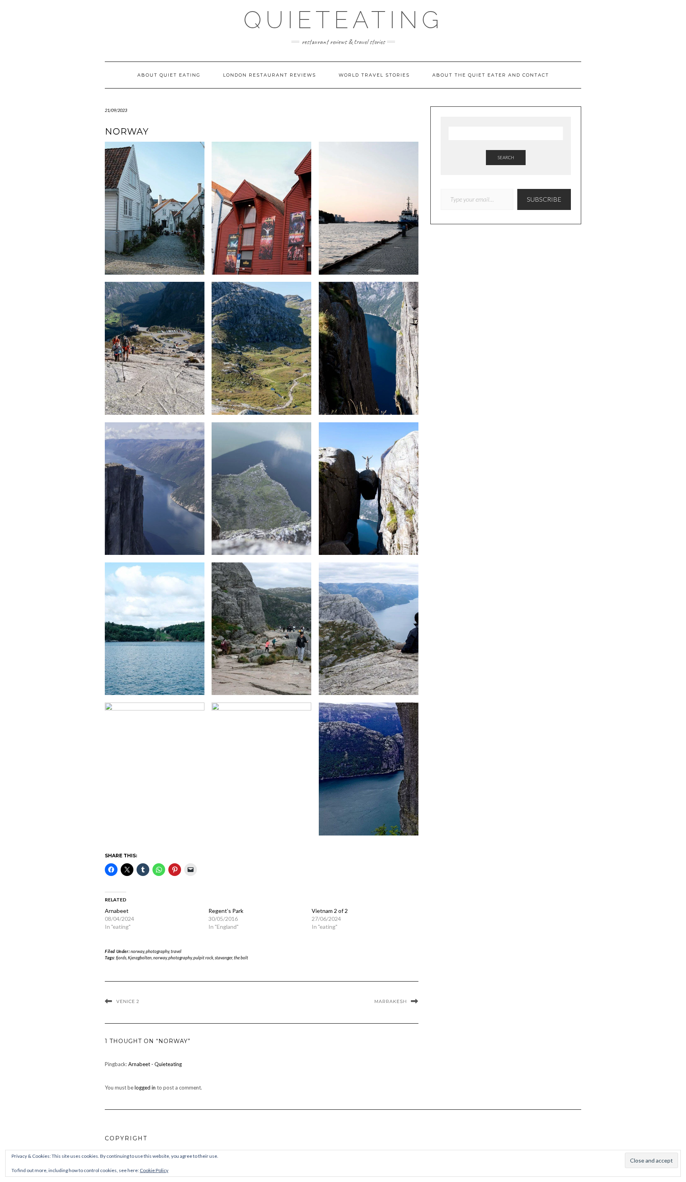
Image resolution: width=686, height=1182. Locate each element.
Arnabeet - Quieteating (155, 1064)
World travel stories (374, 75)
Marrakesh (390, 1001)
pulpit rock (203, 957)
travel (176, 951)
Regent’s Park (225, 910)
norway (137, 951)
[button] (154, 212)
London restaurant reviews (269, 75)
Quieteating (343, 20)
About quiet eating (168, 75)
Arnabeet (117, 910)
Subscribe (544, 199)
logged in (145, 1087)
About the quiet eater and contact (490, 75)
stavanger (223, 957)
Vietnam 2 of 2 (330, 910)
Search (505, 157)
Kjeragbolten (140, 957)
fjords (121, 957)
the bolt (241, 957)
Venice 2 (127, 1001)
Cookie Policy (154, 1170)
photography (157, 951)
